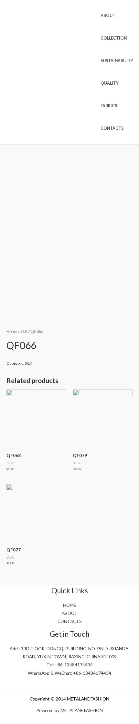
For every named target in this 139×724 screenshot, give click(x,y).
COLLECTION (114, 38)
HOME (69, 605)
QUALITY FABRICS (110, 94)
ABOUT (108, 15)
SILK (24, 331)
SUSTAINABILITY (117, 60)
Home (11, 331)
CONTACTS (112, 128)
